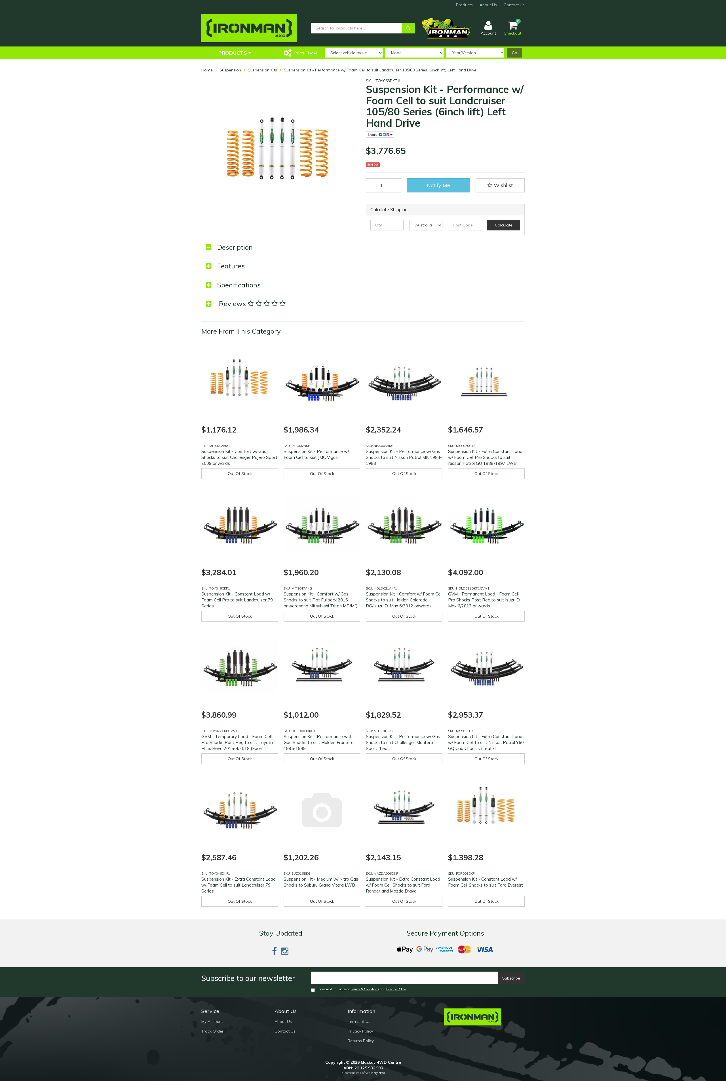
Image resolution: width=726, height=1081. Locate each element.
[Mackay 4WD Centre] (249, 27)
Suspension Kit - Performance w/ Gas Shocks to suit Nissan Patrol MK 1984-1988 (404, 457)
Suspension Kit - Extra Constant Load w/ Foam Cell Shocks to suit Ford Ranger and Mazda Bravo (403, 885)
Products (464, 4)
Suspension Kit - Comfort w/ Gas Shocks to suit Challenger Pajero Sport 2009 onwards (239, 457)
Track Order (212, 1031)
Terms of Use (360, 1021)
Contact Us (514, 4)
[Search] (408, 28)
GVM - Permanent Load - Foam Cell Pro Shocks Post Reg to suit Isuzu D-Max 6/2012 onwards (485, 600)
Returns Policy (361, 1040)
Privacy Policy (396, 989)
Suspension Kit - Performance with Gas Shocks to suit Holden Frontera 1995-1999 (319, 742)
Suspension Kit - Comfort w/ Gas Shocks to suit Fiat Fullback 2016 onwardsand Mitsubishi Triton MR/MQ (321, 600)
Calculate (503, 225)
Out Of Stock (240, 473)
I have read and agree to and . (362, 989)
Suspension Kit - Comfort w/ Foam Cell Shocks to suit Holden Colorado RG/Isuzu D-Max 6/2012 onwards (404, 600)
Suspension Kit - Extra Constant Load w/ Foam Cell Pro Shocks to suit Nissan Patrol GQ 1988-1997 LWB (485, 457)
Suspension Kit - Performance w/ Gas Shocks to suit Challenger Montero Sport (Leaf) (403, 742)
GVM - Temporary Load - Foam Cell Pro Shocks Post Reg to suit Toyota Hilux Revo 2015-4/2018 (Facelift (237, 742)
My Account (212, 1021)
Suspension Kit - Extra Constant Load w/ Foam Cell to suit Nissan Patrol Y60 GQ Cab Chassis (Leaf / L (486, 742)
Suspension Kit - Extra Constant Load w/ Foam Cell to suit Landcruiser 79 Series (238, 885)
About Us (488, 4)
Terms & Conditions (365, 989)
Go (514, 52)
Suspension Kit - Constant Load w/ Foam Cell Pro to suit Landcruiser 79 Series (237, 600)
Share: (373, 134)
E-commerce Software (357, 1073)
